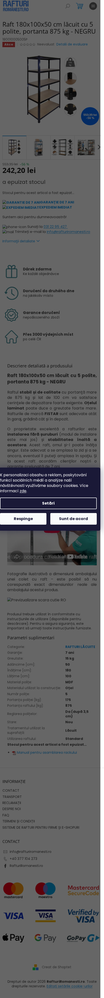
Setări (48, 503)
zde (23, 491)
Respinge (23, 518)
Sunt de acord (73, 518)
